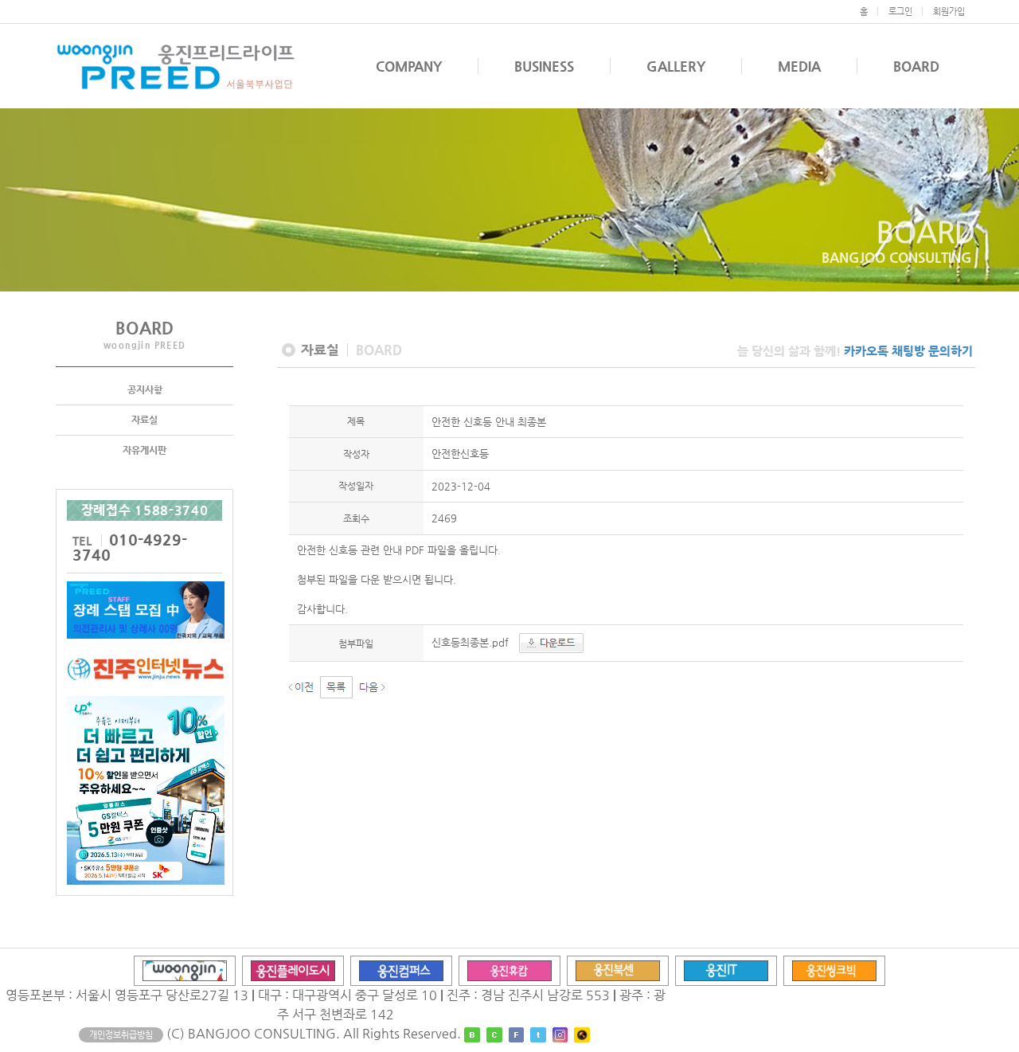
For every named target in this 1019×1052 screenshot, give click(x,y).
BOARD (916, 66)
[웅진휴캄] (509, 970)
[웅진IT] (726, 970)
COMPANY (409, 66)
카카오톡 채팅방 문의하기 (908, 351)
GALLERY (675, 66)
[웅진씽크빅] (834, 970)
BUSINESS (544, 66)
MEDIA (799, 66)
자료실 (144, 419)
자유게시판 (144, 450)
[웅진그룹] (185, 970)
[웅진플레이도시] (293, 970)
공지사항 (144, 389)
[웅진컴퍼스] (401, 970)
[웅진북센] (618, 970)
